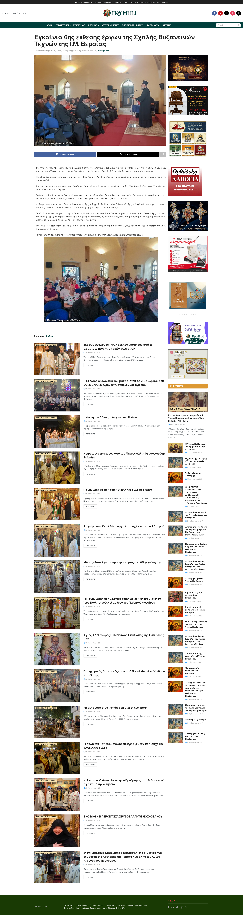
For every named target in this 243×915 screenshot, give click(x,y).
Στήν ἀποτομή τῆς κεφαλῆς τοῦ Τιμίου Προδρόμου (195, 610)
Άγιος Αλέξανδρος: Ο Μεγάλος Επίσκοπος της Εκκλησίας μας (124, 637)
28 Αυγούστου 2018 (194, 601)
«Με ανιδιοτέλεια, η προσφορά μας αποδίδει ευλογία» (122, 562)
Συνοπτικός (99, 2)
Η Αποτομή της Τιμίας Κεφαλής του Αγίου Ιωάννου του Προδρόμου (186, 409)
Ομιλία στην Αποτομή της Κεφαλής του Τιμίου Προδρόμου (196, 624)
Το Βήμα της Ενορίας (71, 50)
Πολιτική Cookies (71, 908)
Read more (90, 365)
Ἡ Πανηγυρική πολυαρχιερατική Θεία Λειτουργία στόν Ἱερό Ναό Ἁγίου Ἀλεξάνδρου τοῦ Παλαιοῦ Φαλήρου (122, 601)
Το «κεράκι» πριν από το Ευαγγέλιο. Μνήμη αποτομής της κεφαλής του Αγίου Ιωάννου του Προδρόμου (196, 689)
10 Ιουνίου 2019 (88, 50)
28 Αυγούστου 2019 (194, 467)
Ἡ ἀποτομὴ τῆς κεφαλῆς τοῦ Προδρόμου (192, 671)
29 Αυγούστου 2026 (92, 788)
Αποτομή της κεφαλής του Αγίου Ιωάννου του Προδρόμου (196, 515)
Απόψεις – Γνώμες (121, 2)
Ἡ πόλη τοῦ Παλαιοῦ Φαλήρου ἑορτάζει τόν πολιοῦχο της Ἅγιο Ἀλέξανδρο (124, 746)
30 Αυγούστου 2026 (92, 352)
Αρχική (77, 2)
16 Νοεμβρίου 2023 (194, 616)
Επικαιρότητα (86, 2)
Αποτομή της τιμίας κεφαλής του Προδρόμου (195, 736)
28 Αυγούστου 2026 (194, 452)
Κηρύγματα (108, 2)
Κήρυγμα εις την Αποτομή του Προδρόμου (193, 595)
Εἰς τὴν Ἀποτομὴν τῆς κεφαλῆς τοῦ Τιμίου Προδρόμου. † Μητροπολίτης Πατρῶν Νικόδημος (186, 418)
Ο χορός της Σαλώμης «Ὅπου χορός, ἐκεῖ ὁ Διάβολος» (196, 461)
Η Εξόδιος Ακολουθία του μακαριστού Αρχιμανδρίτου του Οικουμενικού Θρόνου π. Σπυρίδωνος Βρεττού (124, 383)
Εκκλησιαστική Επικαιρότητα (48, 50)
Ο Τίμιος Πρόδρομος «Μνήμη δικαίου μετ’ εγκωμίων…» (195, 447)
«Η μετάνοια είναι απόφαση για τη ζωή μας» (115, 707)
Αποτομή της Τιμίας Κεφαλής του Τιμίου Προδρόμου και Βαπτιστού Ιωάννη (195, 640)
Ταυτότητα (68, 905)
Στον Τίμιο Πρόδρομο (195, 719)
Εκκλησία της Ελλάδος (46, 345)
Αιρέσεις (165, 2)
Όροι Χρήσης (97, 905)
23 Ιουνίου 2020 (193, 506)
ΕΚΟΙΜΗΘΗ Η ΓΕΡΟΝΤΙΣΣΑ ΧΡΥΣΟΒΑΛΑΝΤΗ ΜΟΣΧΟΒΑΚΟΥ (123, 816)
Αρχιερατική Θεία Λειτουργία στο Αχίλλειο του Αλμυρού (124, 526)
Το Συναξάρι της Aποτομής (193, 474)
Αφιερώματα (154, 2)
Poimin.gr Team (103, 50)
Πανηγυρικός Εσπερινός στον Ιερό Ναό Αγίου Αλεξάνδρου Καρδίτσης (124, 673)
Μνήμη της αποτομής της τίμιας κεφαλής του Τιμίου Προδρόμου (196, 708)
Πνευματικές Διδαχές (138, 2)
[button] (179, 314)
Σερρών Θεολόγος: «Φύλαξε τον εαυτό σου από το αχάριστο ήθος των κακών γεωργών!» (118, 346)
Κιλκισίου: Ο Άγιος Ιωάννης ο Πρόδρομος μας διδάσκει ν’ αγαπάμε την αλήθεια (124, 782)
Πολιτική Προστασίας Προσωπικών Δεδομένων (127, 905)
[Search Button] (238, 25)
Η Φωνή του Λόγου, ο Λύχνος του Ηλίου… (111, 417)
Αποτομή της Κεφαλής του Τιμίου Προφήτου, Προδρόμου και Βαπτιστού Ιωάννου (196, 530)
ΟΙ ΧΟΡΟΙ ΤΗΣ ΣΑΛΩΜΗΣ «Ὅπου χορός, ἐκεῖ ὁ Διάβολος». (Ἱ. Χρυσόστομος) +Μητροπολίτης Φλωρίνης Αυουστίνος (196, 495)
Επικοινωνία (82, 905)
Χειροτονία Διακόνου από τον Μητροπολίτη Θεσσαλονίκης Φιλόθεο (124, 455)
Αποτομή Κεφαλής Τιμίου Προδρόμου (194, 579)
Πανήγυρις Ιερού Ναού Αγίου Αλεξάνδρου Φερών (118, 490)
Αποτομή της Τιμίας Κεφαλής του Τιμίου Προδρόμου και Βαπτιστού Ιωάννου (195, 565)
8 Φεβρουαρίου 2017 (195, 521)
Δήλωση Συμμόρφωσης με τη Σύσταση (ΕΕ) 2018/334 (104, 908)
